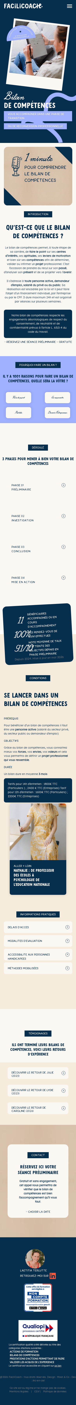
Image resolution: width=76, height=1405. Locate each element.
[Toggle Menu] (69, 6)
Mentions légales (18, 1391)
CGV (36, 1391)
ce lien (57, 1366)
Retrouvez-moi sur (34, 1276)
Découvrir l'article (30, 889)
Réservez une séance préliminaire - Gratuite (39, 342)
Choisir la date (39, 1211)
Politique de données (55, 1391)
